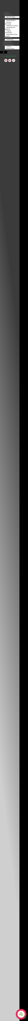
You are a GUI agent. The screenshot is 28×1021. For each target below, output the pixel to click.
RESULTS (8, 38)
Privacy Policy (10, 48)
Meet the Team (10, 17)
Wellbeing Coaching (12, 25)
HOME (6, 13)
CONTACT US (9, 45)
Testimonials (9, 39)
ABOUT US (8, 15)
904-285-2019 (11, 56)
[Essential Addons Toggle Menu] (3, 52)
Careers (8, 46)
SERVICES (8, 18)
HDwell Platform (10, 20)
